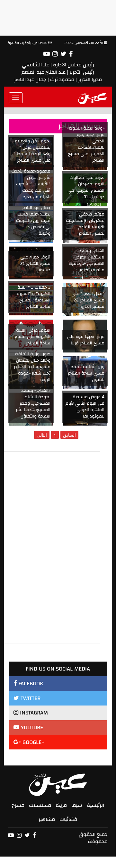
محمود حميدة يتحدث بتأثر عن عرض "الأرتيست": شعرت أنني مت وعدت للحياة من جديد (30, 184)
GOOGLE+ (33, 742)
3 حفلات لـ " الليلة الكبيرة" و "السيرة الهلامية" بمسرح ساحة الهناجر (33, 297)
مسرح (18, 805)
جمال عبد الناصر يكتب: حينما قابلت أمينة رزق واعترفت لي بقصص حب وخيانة (33, 221)
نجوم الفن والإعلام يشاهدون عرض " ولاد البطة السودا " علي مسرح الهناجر (31, 151)
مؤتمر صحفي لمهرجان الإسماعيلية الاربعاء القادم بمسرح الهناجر (85, 224)
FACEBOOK (30, 683)
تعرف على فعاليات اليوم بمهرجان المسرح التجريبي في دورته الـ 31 (85, 187)
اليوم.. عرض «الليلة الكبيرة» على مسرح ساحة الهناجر (32, 336)
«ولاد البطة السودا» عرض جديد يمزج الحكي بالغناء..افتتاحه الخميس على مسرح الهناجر (85, 144)
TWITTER (29, 698)
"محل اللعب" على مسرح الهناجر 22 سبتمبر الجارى (87, 300)
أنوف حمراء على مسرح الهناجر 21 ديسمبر (35, 263)
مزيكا (61, 805)
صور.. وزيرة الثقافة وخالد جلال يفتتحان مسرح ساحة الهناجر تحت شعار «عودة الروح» (32, 367)
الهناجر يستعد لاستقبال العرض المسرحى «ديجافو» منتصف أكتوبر (86, 260)
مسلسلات (40, 805)
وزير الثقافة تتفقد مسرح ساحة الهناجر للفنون (86, 373)
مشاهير (47, 819)
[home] (92, 98)
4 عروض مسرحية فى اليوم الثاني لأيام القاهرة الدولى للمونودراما (85, 406)
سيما (76, 805)
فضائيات (68, 819)
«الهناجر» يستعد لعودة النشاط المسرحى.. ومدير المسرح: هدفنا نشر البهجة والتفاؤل (33, 403)
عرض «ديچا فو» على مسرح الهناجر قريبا (85, 340)
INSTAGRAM (33, 712)
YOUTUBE (31, 727)
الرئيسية (95, 805)
